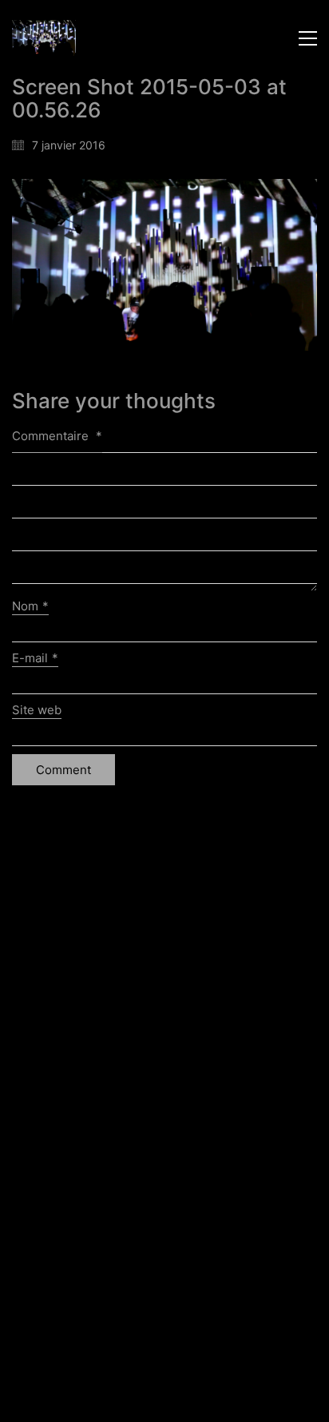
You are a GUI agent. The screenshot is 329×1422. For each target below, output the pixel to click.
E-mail (35, 657)
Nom (30, 606)
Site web (36, 709)
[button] (308, 38)
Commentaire (57, 435)
